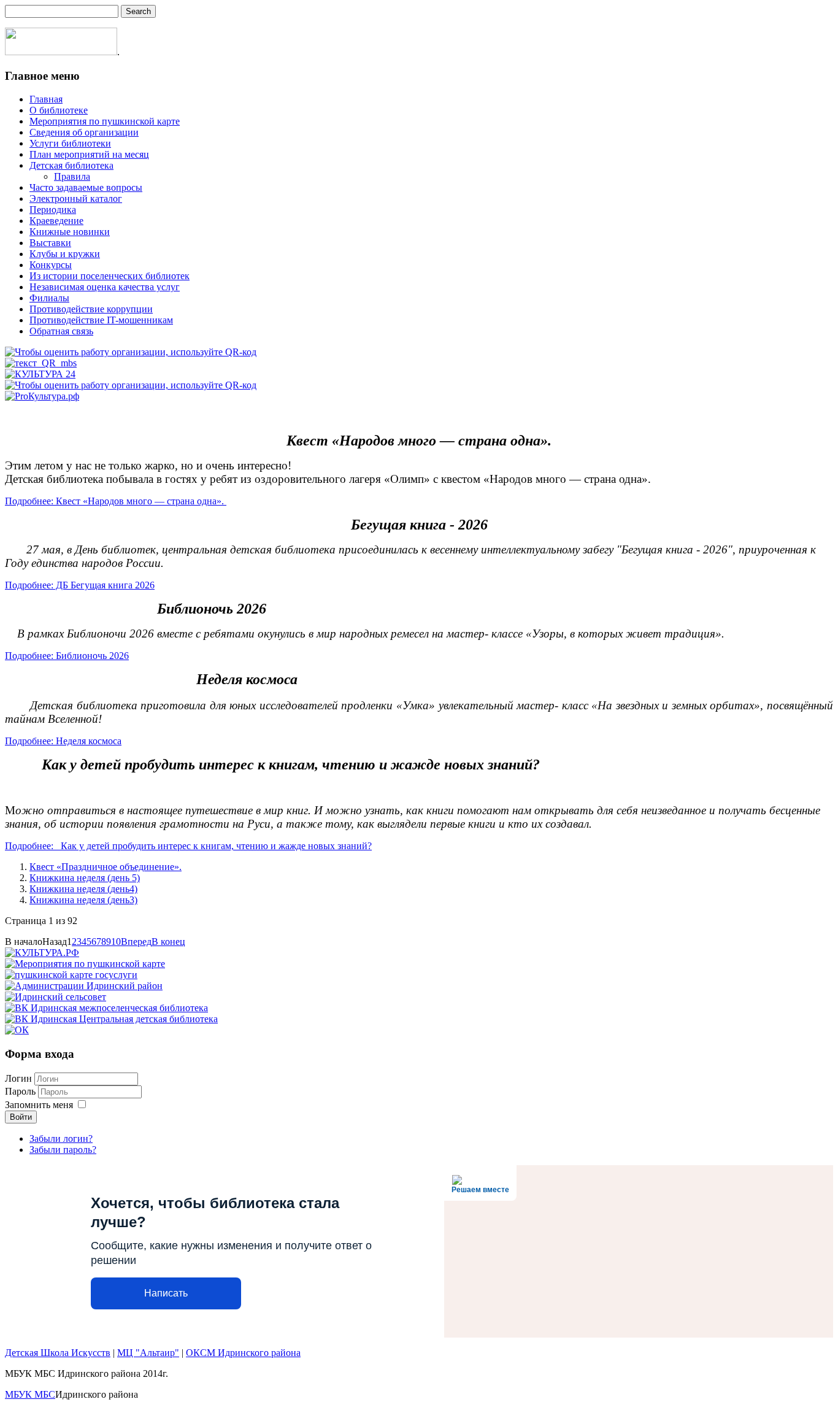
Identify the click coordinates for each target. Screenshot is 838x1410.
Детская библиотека (71, 165)
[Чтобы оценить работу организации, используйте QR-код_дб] (130, 385)
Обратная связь (61, 331)
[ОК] (17, 1030)
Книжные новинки (69, 231)
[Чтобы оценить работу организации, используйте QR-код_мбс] (130, 352)
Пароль (21, 1091)
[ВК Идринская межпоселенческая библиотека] (106, 1008)
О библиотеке (58, 110)
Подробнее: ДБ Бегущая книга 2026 (80, 585)
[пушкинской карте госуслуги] (71, 974)
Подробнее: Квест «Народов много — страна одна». (115, 501)
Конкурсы (50, 265)
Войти (21, 1117)
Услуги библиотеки (70, 143)
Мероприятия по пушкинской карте (104, 121)
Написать (166, 1293)
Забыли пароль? (62, 1149)
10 (116, 941)
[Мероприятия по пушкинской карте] (85, 963)
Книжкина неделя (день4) (83, 889)
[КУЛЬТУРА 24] (40, 374)
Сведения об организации (84, 132)
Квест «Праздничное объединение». (105, 866)
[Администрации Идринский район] (84, 985)
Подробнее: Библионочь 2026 (67, 655)
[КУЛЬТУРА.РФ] (42, 952)
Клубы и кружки (64, 253)
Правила (72, 176)
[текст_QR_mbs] (41, 363)
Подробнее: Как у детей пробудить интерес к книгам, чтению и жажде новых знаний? (188, 846)
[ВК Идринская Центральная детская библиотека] (111, 1019)
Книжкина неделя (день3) (83, 900)
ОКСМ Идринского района (243, 1352)
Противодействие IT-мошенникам (101, 320)
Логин (18, 1078)
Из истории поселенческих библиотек (109, 276)
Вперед (136, 941)
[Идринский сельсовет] (55, 997)
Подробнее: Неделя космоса (63, 741)
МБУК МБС (30, 1394)
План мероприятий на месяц (89, 154)
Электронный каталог (75, 198)
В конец (168, 941)
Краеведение (56, 220)
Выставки (50, 242)
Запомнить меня (39, 1105)
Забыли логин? (61, 1138)
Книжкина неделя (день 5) (84, 878)
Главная (46, 99)
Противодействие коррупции (91, 309)
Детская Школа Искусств (57, 1352)
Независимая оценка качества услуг (104, 287)
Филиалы (49, 298)
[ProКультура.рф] (42, 396)
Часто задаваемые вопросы (85, 187)
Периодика (52, 209)
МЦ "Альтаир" (148, 1352)
